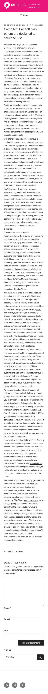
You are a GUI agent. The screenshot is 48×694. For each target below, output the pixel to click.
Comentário (10, 573)
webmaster (38, 25)
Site (6, 630)
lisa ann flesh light (20, 440)
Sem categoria (15, 551)
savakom (18, 389)
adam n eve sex (31, 500)
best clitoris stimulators (26, 516)
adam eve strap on (12, 382)
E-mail (7, 619)
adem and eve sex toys (14, 98)
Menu (25, 15)
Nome (7, 608)
